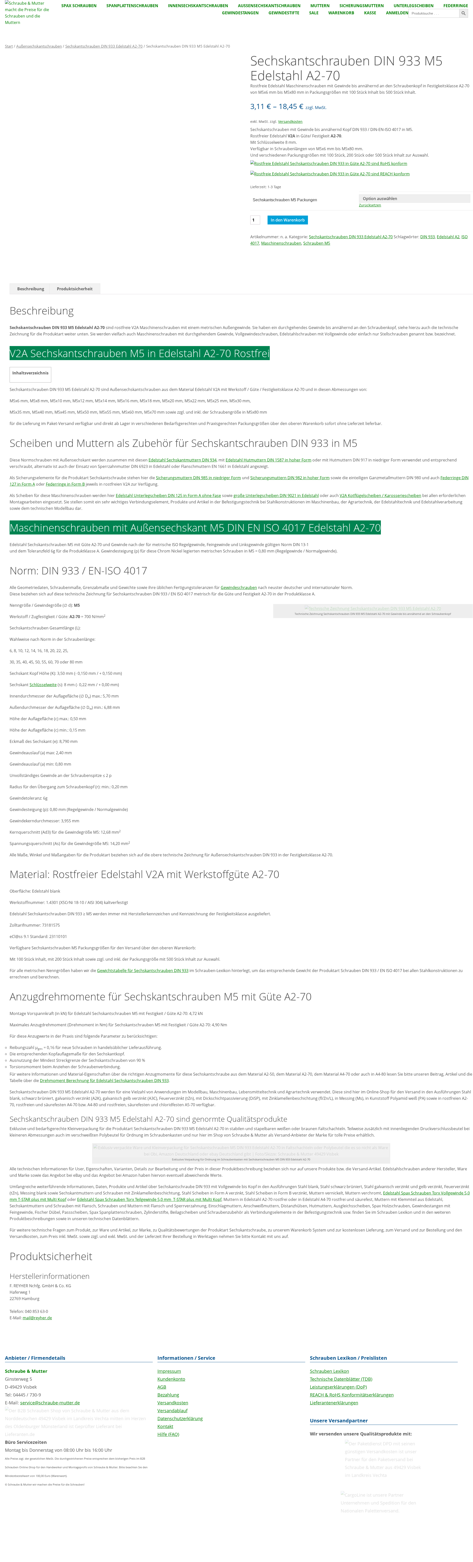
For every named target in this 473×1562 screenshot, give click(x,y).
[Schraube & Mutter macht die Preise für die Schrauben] (27, 22)
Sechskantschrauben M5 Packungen (285, 200)
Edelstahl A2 (448, 236)
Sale (314, 13)
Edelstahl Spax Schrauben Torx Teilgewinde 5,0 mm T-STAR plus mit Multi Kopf (149, 1199)
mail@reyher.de (37, 1318)
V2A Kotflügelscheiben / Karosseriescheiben (380, 495)
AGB (161, 1387)
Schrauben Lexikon (329, 1371)
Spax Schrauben (79, 5)
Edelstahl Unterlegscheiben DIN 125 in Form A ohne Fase (168, 495)
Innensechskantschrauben (198, 5)
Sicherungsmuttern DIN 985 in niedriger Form (198, 477)
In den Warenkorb (288, 220)
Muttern (320, 5)
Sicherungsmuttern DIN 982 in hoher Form (290, 477)
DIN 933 (427, 236)
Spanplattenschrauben (132, 5)
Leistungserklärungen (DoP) (338, 1387)
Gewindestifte (284, 13)
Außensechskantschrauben (269, 5)
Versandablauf (172, 1411)
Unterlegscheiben (414, 5)
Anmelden (397, 13)
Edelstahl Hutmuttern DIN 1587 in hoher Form (268, 460)
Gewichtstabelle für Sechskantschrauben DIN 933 (142, 970)
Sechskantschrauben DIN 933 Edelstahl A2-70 (104, 46)
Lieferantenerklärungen (334, 1403)
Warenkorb (341, 13)
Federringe (455, 5)
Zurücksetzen (370, 205)
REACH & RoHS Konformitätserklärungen (352, 1395)
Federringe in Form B (65, 484)
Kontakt (165, 1426)
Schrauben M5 (316, 243)
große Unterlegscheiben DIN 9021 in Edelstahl (276, 495)
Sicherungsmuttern (361, 5)
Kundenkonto (171, 1379)
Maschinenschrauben (281, 243)
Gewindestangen (240, 13)
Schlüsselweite (43, 684)
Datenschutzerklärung (180, 1418)
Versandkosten (290, 121)
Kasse (370, 13)
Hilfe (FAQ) (168, 1434)
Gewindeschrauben (239, 587)
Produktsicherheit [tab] (75, 289)
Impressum (169, 1371)
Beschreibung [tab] (30, 289)
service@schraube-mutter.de (50, 1403)
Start (9, 46)
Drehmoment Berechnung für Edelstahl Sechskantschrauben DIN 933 (104, 1080)
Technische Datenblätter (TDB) (341, 1379)
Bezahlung (168, 1395)
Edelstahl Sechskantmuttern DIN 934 (183, 460)
